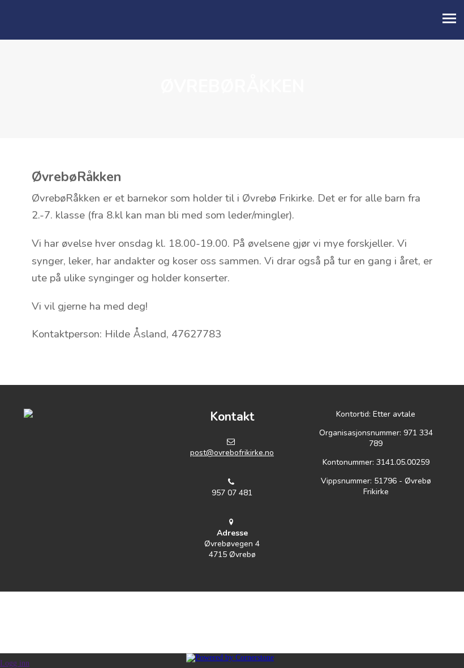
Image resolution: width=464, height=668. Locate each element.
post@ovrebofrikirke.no (232, 452)
